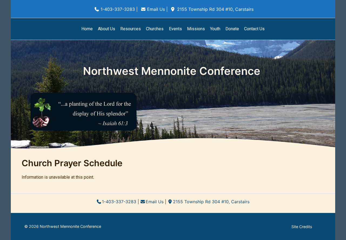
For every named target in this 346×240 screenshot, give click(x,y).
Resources (130, 28)
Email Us (156, 9)
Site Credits (301, 226)
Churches (155, 28)
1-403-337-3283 (118, 9)
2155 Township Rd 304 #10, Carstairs (215, 9)
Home (87, 28)
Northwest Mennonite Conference (171, 71)
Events (175, 28)
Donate (232, 28)
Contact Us (254, 28)
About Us (106, 28)
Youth (215, 28)
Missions (196, 28)
